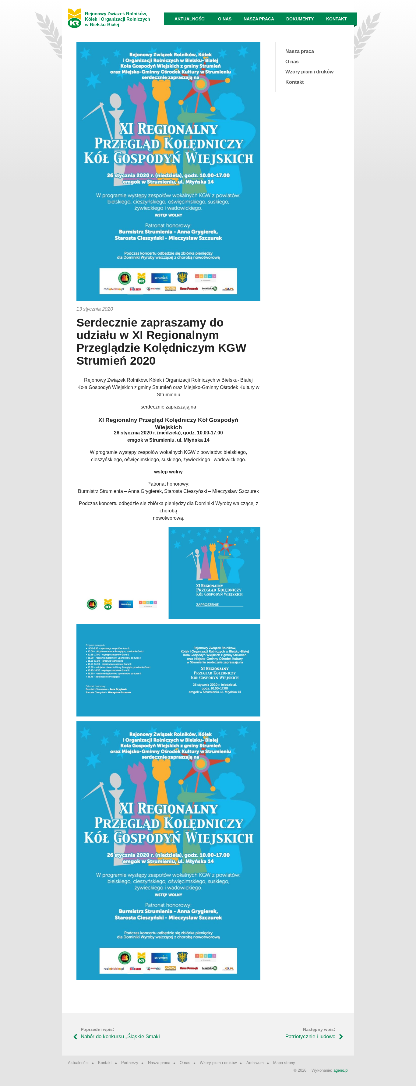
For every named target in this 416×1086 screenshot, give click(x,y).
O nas (224, 18)
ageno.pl (340, 1070)
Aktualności (190, 18)
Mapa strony (284, 1062)
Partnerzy (129, 1062)
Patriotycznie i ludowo (310, 1036)
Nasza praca (259, 18)
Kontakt (336, 18)
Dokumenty (300, 18)
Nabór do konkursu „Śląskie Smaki (120, 1036)
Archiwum (255, 1062)
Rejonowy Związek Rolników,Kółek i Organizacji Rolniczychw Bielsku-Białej (117, 19)
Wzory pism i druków (309, 71)
